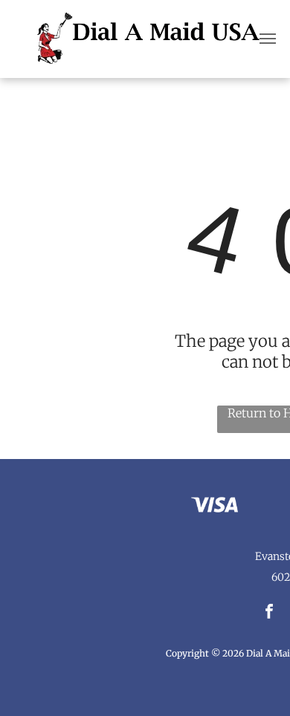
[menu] (268, 38)
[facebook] (269, 613)
